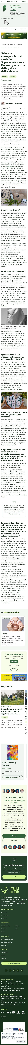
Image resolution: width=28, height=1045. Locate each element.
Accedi (24, 1)
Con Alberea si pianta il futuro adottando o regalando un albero (11, 711)
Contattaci (4, 919)
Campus (3, 945)
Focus (16, 929)
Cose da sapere (14, 29)
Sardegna (4, 29)
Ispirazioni (23, 29)
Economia (13, 76)
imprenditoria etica (7, 80)
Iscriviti (14, 877)
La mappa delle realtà (7, 939)
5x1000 (3, 955)
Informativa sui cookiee (11, 1039)
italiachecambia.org (12, 1)
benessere (10, 166)
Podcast (17, 926)
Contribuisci (4, 952)
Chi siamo (4, 913)
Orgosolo (17, 274)
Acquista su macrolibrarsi (11, 777)
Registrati (14, 661)
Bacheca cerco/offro (7, 942)
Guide (3, 932)
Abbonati (14, 836)
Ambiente (4, 76)
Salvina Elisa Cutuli (6, 727)
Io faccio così (14, 48)
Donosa (3, 266)
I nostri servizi (5, 916)
